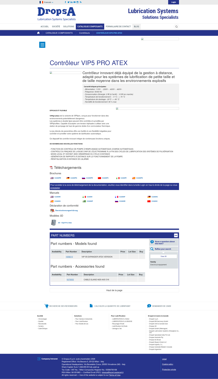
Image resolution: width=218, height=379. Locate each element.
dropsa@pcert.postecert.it (112, 372)
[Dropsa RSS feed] (81, 2)
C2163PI (123, 178)
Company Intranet (50, 358)
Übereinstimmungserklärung (66, 210)
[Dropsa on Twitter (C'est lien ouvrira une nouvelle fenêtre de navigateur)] (68, 2)
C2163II (89, 197)
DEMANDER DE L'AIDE (161, 306)
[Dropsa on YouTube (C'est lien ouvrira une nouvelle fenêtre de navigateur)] (75, 2)
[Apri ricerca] (176, 26)
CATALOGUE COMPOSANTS (59, 32)
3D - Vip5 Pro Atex (65, 223)
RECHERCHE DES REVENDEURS (63, 306)
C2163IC (155, 201)
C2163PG (73, 178)
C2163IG (155, 197)
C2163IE (57, 197)
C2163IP (90, 201)
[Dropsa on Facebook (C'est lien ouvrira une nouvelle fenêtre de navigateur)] (65, 2)
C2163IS (57, 201)
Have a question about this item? (165, 242)
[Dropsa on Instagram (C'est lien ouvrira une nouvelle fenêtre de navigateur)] (78, 2)
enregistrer (55, 187)
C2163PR (89, 178)
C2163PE (57, 178)
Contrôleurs (84, 32)
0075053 (70, 279)
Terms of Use (114, 375)
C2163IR (122, 201)
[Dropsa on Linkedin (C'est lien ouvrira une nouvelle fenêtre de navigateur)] (72, 2)
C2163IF (122, 197)
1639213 (69, 256)
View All (164, 256)
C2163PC (105, 178)
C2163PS (139, 178)
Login (173, 2)
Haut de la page (114, 290)
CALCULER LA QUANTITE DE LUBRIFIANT (112, 306)
